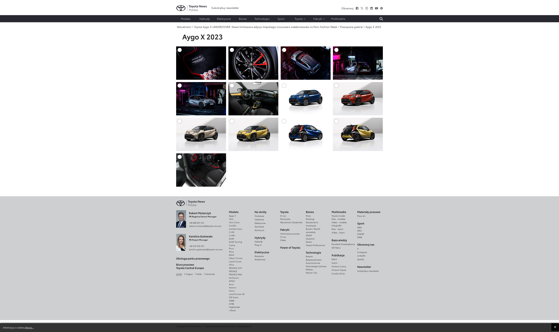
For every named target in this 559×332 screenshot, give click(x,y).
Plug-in (258, 244)
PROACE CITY (235, 268)
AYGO (232, 280)
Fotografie (9, 12)
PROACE (233, 271)
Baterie (309, 256)
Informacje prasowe (290, 233)
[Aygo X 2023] (201, 63)
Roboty (309, 269)
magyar (189, 273)
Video (283, 240)
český (199, 273)
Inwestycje (311, 225)
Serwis (309, 241)
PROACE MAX (235, 274)
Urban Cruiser (236, 258)
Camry (232, 245)
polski (179, 273)
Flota (308, 215)
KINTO (309, 235)
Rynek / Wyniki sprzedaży (313, 230)
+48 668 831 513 (196, 222)
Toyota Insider (338, 215)
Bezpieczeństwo (314, 259)
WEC (359, 230)
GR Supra (233, 297)
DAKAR (360, 233)
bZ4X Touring (235, 241)
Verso (232, 290)
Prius (231, 248)
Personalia (285, 219)
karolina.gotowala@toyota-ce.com (206, 249)
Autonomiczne (313, 262)
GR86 (231, 300)
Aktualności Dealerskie (291, 222)
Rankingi (310, 219)
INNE (359, 237)
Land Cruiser (235, 261)
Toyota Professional (315, 245)
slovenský (210, 273)
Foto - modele (338, 219)
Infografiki (337, 225)
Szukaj (9, 25)
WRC (359, 227)
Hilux (231, 264)
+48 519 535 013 (196, 246)
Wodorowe (260, 259)
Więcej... (29, 327)
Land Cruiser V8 (236, 294)
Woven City (311, 272)
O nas (283, 215)
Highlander (234, 307)
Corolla (232, 225)
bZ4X (231, 238)
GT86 (231, 303)
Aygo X (232, 215)
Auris (231, 284)
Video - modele (339, 222)
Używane (310, 238)
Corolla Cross (235, 228)
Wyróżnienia (312, 222)
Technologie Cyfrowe (316, 266)
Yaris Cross (234, 222)
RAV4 (231, 254)
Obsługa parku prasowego (193, 258)
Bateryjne (259, 256)
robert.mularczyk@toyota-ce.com (205, 225)
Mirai (231, 251)
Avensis (232, 287)
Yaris (231, 219)
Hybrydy (259, 241)
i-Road (232, 310)
